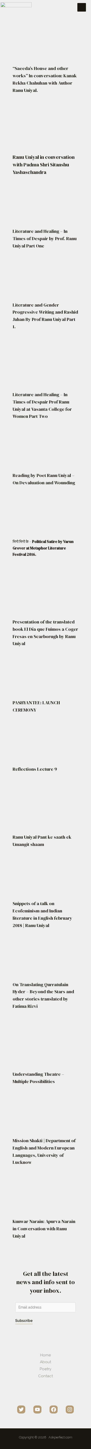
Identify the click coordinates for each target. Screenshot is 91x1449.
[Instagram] (70, 1409)
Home (45, 1355)
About (45, 1362)
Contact (45, 1376)
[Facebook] (54, 1409)
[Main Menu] (81, 7)
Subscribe (24, 1321)
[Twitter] (21, 1409)
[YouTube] (37, 1409)
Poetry (45, 1369)
